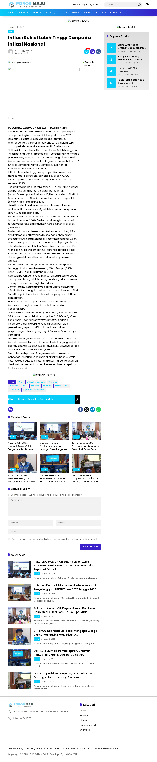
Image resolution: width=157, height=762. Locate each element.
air (22, 381)
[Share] (98, 51)
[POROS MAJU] (35, 4)
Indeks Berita (54, 748)
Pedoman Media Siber (77, 748)
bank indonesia (37, 381)
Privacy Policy (15, 748)
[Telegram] (92, 409)
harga (36, 385)
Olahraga (85, 729)
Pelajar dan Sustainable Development (131, 82)
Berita (11, 31)
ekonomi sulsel (19, 385)
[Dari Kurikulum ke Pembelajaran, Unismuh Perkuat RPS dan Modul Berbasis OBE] (54, 463)
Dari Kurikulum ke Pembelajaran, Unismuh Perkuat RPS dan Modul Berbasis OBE (53, 478)
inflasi (48, 385)
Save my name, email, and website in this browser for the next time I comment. (55, 539)
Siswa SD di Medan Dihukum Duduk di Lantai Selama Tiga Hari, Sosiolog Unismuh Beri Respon (131, 46)
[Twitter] (86, 409)
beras (54, 381)
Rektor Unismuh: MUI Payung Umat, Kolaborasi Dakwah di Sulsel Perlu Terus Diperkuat (86, 446)
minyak (15, 389)
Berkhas (84, 715)
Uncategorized (88, 725)
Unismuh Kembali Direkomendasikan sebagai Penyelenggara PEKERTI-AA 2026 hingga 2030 (53, 446)
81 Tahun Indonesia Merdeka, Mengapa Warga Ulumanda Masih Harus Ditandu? (21, 478)
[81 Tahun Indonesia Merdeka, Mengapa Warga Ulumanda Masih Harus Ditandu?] (22, 463)
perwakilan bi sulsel (35, 389)
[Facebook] (80, 409)
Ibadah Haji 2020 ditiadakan (127, 70)
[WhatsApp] (98, 409)
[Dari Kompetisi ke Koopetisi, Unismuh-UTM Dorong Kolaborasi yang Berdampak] (86, 463)
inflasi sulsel (63, 385)
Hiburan (84, 720)
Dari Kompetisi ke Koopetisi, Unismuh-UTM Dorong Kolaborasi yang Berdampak (85, 478)
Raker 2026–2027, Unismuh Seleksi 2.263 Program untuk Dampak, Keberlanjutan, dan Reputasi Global (21, 446)
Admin (18, 51)
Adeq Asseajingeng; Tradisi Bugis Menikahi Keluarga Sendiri (130, 58)
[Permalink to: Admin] (11, 52)
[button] (139, 4)
